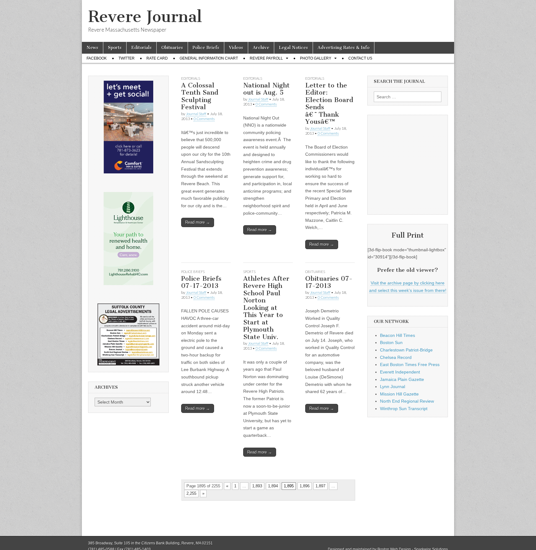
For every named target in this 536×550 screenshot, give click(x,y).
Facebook (97, 58)
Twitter (126, 58)
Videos (236, 47)
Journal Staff (196, 113)
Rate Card (157, 58)
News (92, 47)
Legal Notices (293, 47)
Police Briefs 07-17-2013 (201, 282)
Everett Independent (400, 371)
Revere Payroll (266, 58)
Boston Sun (391, 342)
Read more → (197, 222)
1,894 (273, 486)
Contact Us (360, 58)
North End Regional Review (407, 401)
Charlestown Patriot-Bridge (406, 349)
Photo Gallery (315, 58)
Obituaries (172, 47)
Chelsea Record (396, 357)
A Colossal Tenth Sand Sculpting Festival (199, 96)
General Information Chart (209, 58)
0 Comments (204, 118)
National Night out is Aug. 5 (266, 88)
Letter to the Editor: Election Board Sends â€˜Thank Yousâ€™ (329, 103)
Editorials (141, 47)
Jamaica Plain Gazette (402, 379)
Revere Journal (145, 16)
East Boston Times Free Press (410, 364)
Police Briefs (206, 47)
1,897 (320, 486)
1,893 (257, 486)
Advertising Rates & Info (343, 47)
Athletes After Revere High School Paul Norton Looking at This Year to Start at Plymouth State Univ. (266, 308)
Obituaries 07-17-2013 (328, 282)
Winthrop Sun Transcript (403, 408)
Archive (261, 47)
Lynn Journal (392, 386)
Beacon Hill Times (397, 335)
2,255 (191, 493)
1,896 (305, 486)
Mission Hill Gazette (399, 393)
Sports (115, 47)
